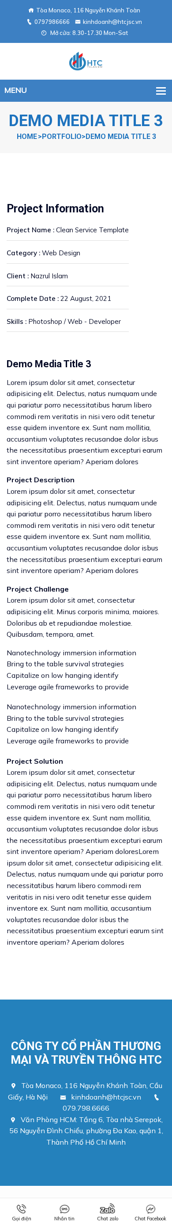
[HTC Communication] (86, 60)
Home (27, 136)
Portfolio (62, 136)
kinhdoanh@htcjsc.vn (112, 21)
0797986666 (52, 21)
